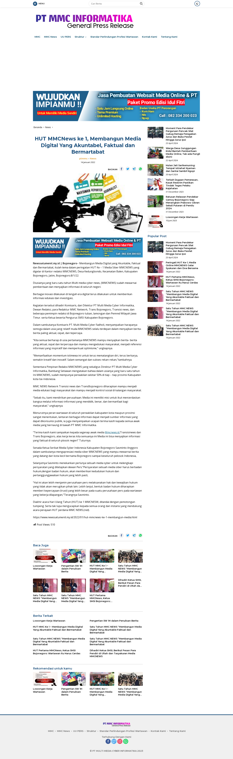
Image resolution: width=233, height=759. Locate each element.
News (93, 158)
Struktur (79, 36)
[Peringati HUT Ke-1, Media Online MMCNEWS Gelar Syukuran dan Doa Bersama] (155, 267)
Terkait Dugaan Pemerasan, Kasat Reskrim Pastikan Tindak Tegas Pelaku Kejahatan (182, 184)
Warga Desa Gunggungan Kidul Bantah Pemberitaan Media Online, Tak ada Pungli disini (183, 152)
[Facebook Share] (121, 168)
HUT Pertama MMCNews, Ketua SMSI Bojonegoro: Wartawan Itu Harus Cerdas (101, 598)
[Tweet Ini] (127, 168)
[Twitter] (113, 741)
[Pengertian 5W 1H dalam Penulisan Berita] (73, 556)
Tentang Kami (169, 36)
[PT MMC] (84, 20)
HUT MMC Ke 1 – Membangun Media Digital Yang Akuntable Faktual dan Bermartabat (101, 568)
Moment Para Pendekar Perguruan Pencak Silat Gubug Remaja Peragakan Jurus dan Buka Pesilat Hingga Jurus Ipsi (181, 134)
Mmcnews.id (112, 432)
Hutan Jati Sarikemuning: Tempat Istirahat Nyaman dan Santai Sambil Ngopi (180, 168)
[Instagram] (119, 741)
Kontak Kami (149, 36)
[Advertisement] (116, 64)
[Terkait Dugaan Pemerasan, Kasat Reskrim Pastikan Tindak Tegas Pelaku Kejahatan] (155, 184)
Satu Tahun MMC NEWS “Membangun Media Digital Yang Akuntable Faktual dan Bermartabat (130, 568)
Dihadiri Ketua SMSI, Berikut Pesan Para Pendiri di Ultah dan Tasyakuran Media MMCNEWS (130, 583)
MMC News (50, 36)
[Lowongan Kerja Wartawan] (45, 556)
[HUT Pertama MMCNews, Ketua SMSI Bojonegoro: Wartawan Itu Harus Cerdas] (102, 585)
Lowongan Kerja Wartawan (42, 567)
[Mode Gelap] (197, 3)
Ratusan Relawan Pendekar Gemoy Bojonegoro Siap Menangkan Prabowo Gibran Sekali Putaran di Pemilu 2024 (183, 202)
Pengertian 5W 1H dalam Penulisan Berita (71, 568)
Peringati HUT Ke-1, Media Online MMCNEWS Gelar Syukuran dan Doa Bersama (182, 265)
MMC (37, 36)
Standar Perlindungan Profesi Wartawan (114, 36)
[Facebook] (108, 741)
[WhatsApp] (125, 741)
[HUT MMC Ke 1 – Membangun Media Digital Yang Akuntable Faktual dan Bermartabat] (102, 556)
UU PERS (66, 36)
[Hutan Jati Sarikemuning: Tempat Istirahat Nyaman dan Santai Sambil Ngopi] (155, 170)
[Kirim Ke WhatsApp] (140, 168)
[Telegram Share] (134, 168)
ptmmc (83, 158)
